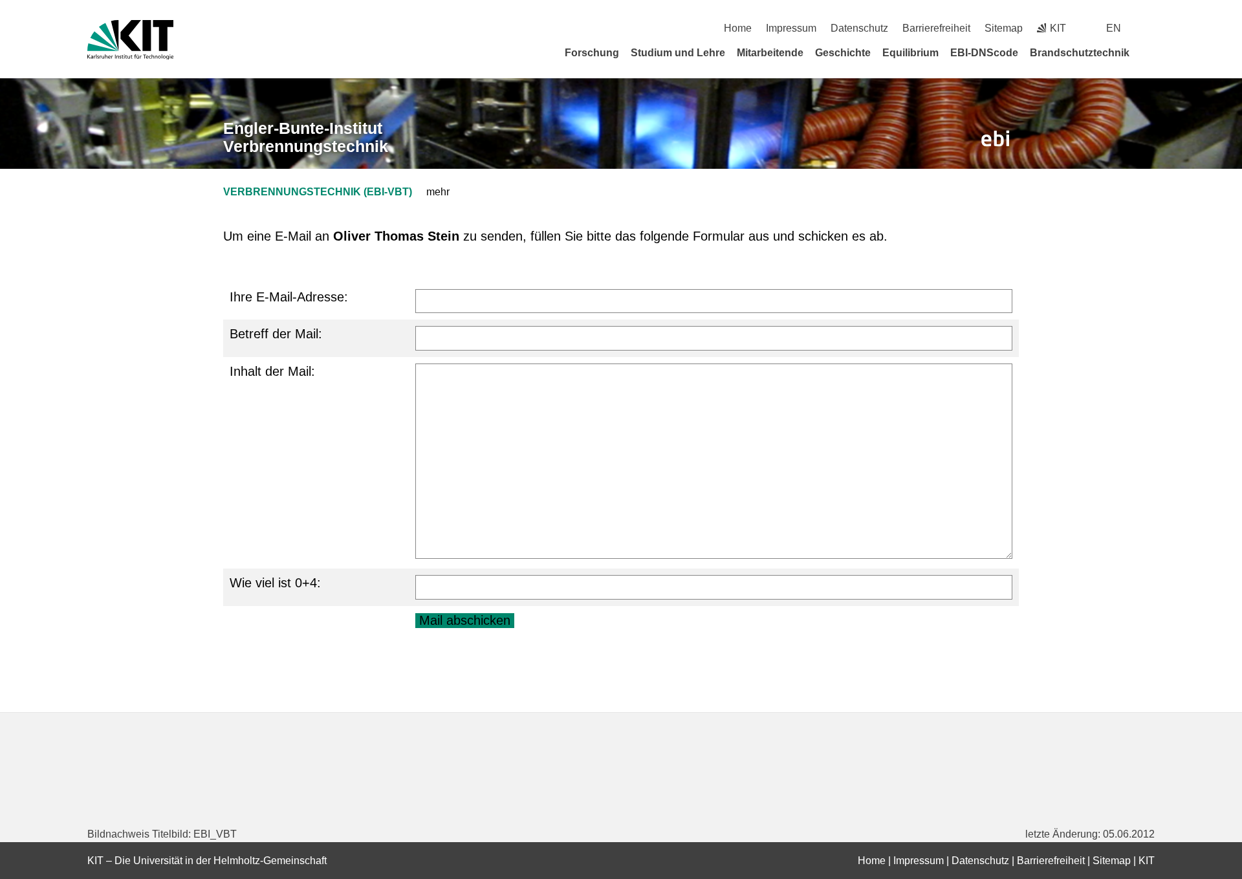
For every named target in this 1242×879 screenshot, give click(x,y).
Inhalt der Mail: (272, 371)
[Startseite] (1150, 52)
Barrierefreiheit (936, 28)
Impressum (791, 28)
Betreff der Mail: (276, 334)
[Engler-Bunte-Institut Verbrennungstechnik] (995, 139)
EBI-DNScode (984, 52)
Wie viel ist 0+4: (275, 583)
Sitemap (1004, 28)
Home (738, 28)
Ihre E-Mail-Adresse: (289, 297)
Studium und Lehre (678, 52)
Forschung (592, 52)
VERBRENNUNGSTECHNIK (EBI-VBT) (317, 191)
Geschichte (843, 52)
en (1113, 28)
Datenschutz (859, 28)
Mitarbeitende (770, 52)
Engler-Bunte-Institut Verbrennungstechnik (305, 137)
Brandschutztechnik (1079, 52)
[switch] (1150, 28)
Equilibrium (910, 52)
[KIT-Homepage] (130, 40)
